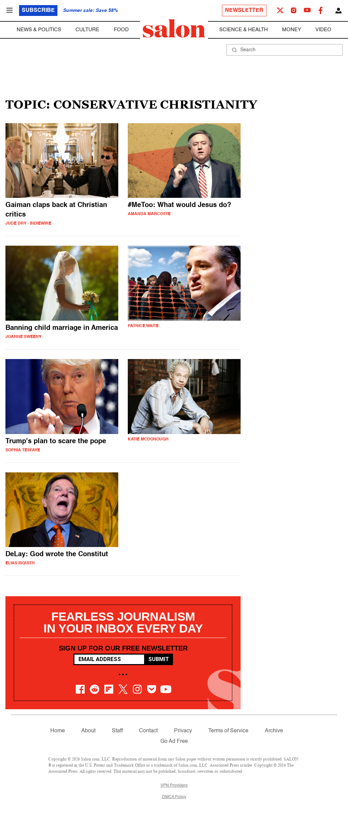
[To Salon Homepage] (174, 28)
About (88, 731)
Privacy (183, 731)
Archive (274, 731)
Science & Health (243, 29)
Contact (148, 731)
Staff (117, 731)
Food (121, 29)
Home (57, 731)
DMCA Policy (174, 797)
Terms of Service (228, 731)
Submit (158, 659)
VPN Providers (174, 786)
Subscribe (38, 10)
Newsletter (244, 10)
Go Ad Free (174, 741)
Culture (87, 29)
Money (291, 29)
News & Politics (39, 29)
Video (323, 29)
